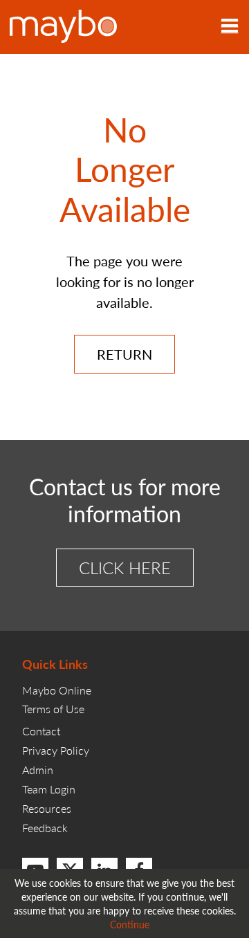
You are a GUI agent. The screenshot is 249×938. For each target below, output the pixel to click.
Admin (37, 770)
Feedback (45, 828)
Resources (46, 808)
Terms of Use (53, 709)
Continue (129, 924)
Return (124, 354)
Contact (41, 731)
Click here (125, 567)
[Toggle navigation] (229, 27)
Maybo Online (56, 690)
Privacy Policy (55, 750)
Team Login (48, 789)
